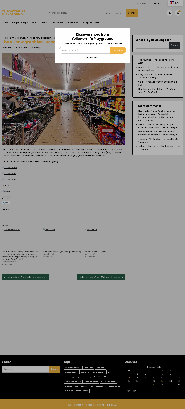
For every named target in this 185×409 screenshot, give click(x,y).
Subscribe (118, 50)
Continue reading (92, 57)
